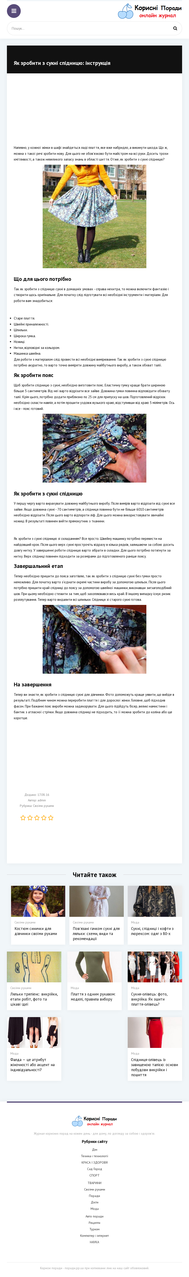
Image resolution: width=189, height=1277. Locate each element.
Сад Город (94, 1169)
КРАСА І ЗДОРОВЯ (95, 1162)
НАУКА (94, 1242)
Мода (95, 1209)
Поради (94, 1196)
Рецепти (94, 1223)
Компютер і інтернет (94, 1236)
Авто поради (94, 1216)
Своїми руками (43, 806)
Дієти (94, 1202)
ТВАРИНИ (94, 1183)
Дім (94, 1150)
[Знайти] (175, 28)
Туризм (94, 1229)
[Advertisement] (94, 112)
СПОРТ (94, 1175)
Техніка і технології (94, 1156)
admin (42, 800)
